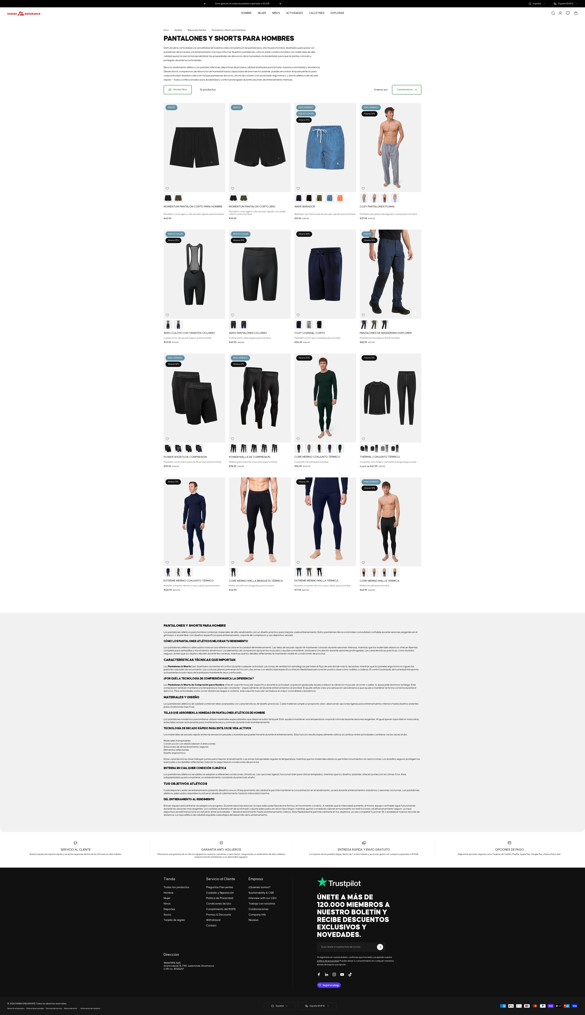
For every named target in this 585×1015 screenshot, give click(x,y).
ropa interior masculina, (406, 719)
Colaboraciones (259, 909)
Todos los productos (176, 887)
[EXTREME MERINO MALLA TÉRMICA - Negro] (319, 572)
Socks (167, 914)
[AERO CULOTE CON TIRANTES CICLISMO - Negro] (168, 324)
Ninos (167, 903)
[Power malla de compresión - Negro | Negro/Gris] (254, 448)
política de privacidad (328, 961)
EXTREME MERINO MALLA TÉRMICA (316, 580)
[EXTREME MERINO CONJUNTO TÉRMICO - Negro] (188, 572)
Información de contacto (90, 1008)
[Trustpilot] (357, 882)
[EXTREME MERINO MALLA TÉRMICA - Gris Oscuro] (309, 572)
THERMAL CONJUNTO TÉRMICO (380, 457)
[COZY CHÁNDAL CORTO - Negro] (319, 324)
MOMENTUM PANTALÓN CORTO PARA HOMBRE (193, 206)
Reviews (254, 920)
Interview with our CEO (263, 898)
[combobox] (537, 3)
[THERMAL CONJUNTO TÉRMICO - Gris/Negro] (384, 448)
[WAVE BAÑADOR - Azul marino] (298, 198)
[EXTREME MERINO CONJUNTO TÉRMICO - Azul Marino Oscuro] (168, 572)
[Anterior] (204, 3)
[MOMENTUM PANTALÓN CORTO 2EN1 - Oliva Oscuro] (243, 198)
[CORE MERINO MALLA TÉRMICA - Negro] (364, 572)
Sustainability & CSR (261, 892)
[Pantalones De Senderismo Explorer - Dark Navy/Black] (364, 324)
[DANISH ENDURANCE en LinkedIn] (326, 974)
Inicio (166, 30)
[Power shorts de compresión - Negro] (168, 448)
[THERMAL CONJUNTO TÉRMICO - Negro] (374, 448)
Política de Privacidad (219, 898)
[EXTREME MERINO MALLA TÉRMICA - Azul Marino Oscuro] (298, 572)
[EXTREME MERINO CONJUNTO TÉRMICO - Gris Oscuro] (178, 572)
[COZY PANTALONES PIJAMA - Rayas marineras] (364, 198)
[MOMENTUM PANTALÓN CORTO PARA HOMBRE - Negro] (168, 198)
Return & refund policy (16, 1008)
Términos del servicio (54, 1008)
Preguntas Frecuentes (219, 887)
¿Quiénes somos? (259, 887)
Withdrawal (213, 920)
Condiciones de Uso (218, 903)
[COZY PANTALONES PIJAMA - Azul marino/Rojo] (384, 198)
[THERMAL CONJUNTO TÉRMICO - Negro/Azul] (395, 448)
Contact (211, 925)
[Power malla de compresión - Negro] (233, 448)
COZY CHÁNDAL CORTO (309, 333)
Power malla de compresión (249, 457)
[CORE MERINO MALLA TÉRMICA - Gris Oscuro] (374, 572)
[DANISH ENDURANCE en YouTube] (342, 974)
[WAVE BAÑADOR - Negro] (309, 198)
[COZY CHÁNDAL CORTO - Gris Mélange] (309, 324)
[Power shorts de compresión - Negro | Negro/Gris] (188, 448)
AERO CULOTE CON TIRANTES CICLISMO (189, 333)
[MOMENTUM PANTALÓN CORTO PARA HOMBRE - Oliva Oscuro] (178, 198)
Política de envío (70, 1008)
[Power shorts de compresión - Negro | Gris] (178, 448)
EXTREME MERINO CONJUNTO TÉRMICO (189, 580)
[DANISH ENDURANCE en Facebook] (319, 974)
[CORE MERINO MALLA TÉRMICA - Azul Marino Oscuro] (384, 572)
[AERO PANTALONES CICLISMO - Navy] (243, 324)
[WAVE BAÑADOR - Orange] (340, 198)
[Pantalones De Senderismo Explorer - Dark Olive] (374, 324)
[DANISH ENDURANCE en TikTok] (350, 974)
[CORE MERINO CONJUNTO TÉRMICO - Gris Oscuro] (309, 448)
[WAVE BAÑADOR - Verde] (319, 198)
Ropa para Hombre (197, 30)
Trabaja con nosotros (262, 903)
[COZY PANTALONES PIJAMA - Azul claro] (395, 198)
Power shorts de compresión (185, 457)
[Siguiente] (280, 3)
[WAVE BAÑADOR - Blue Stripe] (329, 198)
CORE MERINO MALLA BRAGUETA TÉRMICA (256, 581)
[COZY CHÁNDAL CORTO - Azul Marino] (298, 324)
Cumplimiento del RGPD (221, 909)
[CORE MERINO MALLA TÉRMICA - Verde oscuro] (395, 572)
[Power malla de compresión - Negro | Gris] (243, 448)
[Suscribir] (380, 947)
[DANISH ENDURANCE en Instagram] (334, 974)
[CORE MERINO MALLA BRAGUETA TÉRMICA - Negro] (233, 572)
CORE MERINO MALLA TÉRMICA (379, 581)
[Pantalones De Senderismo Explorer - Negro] (384, 324)
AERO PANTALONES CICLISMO (248, 333)
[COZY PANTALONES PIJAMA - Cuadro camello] (374, 198)
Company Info (257, 914)
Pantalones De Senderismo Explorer (386, 333)
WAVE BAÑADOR (304, 206)
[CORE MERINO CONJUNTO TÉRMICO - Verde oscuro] (340, 448)
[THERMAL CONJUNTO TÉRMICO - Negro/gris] (364, 448)
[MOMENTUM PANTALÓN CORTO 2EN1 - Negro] (233, 198)
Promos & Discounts (218, 914)
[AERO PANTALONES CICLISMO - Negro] (233, 324)
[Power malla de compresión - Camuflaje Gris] (274, 448)
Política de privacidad (35, 1008)
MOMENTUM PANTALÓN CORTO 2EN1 (252, 206)
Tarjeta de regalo (174, 920)
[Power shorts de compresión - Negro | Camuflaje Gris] (199, 448)
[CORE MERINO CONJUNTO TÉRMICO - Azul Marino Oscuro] (329, 448)
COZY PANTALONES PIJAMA (377, 206)
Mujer (167, 898)
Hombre (178, 30)
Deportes (169, 909)
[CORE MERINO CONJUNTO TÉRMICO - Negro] (298, 448)
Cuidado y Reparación (220, 892)
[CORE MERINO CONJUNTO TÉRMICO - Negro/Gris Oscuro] (319, 448)
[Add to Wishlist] (167, 188)
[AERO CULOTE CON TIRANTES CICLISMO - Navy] (178, 324)
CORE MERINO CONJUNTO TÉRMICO (317, 457)
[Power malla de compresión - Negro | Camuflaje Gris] (264, 448)
